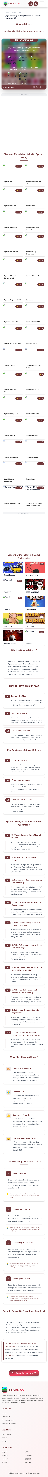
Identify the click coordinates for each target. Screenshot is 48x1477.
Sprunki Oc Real (8, 1420)
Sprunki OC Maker (8, 1424)
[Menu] (42, 3)
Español (5, 1455)
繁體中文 (28, 1459)
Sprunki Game (17, 13)
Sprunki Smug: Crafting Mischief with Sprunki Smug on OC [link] (23, 17)
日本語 (27, 1452)
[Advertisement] (24, 119)
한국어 (4, 1462)
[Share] (44, 87)
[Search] (30, 3)
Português (28, 1455)
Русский (5, 1459)
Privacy (4, 1438)
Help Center (6, 1434)
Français (28, 1462)
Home (7, 13)
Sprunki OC (10, 1355)
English (4, 1452)
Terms (4, 1441)
